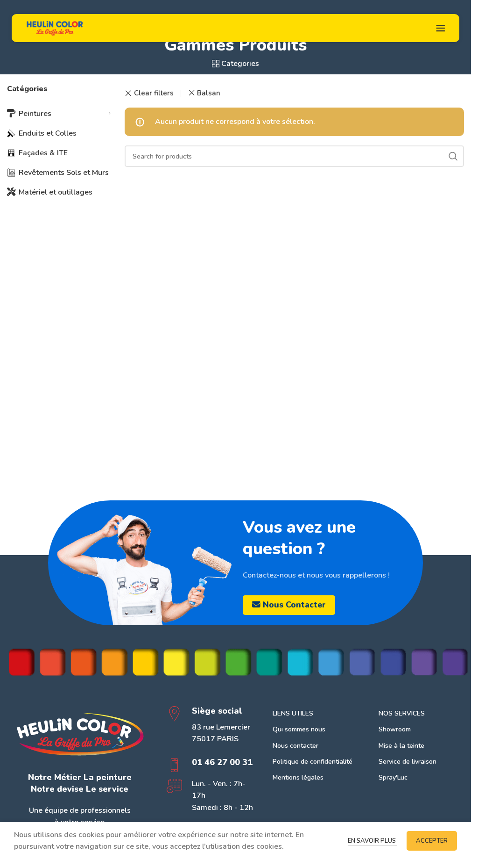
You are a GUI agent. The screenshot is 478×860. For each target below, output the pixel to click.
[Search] (453, 156)
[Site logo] (55, 27)
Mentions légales (298, 777)
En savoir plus (372, 841)
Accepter (432, 841)
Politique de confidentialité (312, 761)
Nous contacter (294, 604)
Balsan (208, 93)
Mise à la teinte (401, 745)
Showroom (395, 729)
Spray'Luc (393, 777)
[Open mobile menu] (440, 28)
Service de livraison (407, 761)
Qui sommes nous (299, 729)
